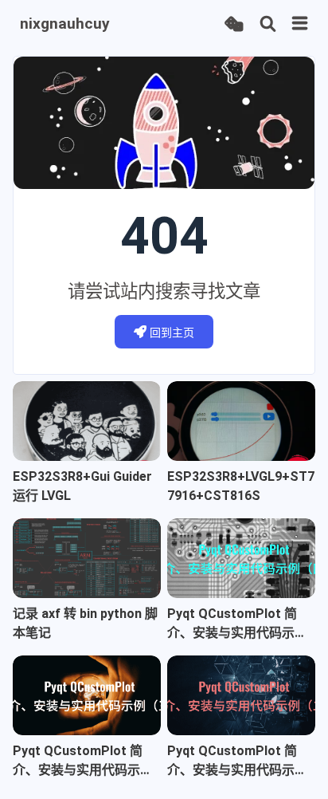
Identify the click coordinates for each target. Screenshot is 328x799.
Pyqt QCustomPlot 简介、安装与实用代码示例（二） (237, 761)
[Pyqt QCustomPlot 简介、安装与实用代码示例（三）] (87, 695)
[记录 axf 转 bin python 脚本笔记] (87, 558)
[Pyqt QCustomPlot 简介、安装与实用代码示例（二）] (241, 695)
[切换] (300, 24)
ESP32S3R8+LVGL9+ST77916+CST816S (240, 486)
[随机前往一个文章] (234, 24)
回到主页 (172, 332)
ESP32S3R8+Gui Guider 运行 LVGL (82, 486)
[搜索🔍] (268, 24)
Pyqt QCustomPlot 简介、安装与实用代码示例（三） (83, 761)
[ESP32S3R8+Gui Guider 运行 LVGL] (87, 421)
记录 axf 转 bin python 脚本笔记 (85, 623)
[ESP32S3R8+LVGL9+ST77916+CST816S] (241, 421)
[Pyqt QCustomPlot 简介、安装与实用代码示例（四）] (241, 558)
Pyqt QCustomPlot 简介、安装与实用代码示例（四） (237, 624)
